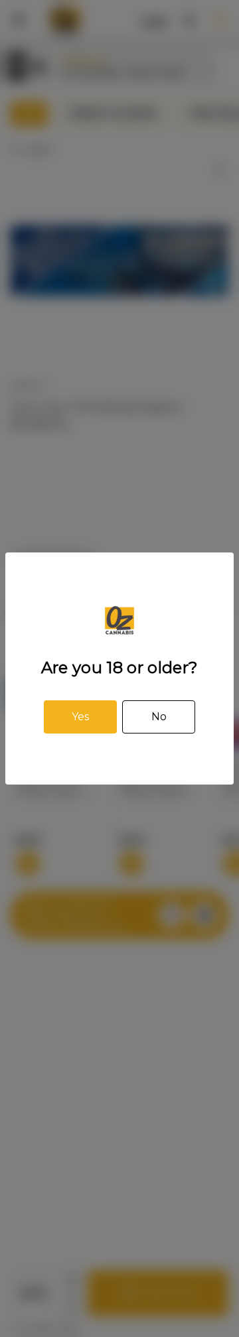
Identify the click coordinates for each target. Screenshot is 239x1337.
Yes (80, 716)
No (159, 716)
